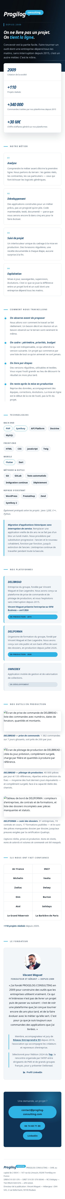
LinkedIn (33, 1135)
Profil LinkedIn (34, 1072)
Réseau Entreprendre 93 (27, 1039)
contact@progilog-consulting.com (32, 1112)
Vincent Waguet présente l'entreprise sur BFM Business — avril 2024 (30, 608)
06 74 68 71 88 (32, 1125)
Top (51, 1054)
